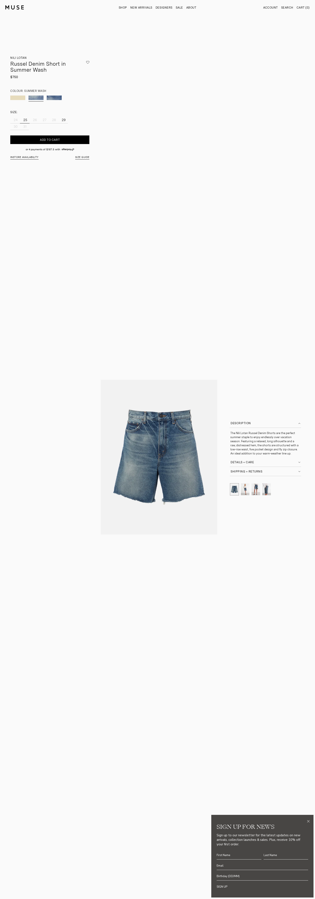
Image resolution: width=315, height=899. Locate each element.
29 (63, 120)
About (191, 7)
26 (34, 120)
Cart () (303, 7)
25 (24, 120)
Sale (179, 7)
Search (287, 7)
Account (270, 7)
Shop (123, 7)
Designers (164, 7)
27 (44, 120)
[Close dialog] (308, 821)
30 (15, 127)
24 (15, 120)
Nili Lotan (18, 57)
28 (53, 120)
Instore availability (24, 157)
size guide (82, 157)
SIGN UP (222, 887)
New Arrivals (141, 7)
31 (24, 127)
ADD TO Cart (50, 139)
